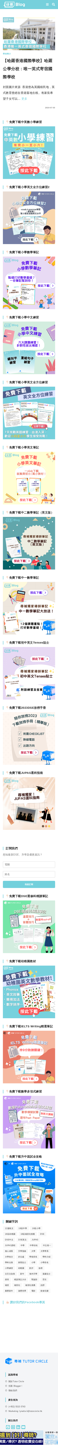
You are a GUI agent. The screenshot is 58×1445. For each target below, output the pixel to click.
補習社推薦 (30, 1285)
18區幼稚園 (10, 1234)
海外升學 (33, 1274)
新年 (22, 1274)
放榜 (41, 1268)
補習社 (17, 1285)
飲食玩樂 (45, 1291)
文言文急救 (10, 1274)
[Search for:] (52, 4)
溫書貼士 (47, 1274)
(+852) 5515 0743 (17, 1406)
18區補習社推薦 (28, 1234)
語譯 (43, 1285)
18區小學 (36, 1228)
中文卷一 (47, 1245)
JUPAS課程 (10, 1245)
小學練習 (9, 1268)
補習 (7, 1285)
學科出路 (9, 1262)
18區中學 (23, 1228)
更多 (24, 98)
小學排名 (45, 1262)
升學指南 (22, 1251)
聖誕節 (34, 1279)
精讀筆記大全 (20, 1279)
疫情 (7, 1279)
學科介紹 (47, 1257)
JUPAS (35, 1240)
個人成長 (9, 1251)
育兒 (45, 1279)
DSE (42, 1234)
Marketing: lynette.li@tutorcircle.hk (25, 1411)
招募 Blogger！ (16, 1386)
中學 (23, 1245)
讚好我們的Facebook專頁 (27, 1302)
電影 (33, 1291)
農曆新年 (9, 1291)
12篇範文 (9, 1228)
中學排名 (34, 1245)
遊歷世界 (22, 1291)
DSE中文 (9, 1240)
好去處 (21, 1257)
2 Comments (12, 108)
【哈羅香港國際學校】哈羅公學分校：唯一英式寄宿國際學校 (27, 68)
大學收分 (9, 1257)
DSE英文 (22, 1240)
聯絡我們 (13, 1390)
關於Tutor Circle (16, 1381)
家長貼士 (22, 1262)
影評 (31, 1268)
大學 (33, 1251)
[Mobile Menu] (48, 4)
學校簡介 (7, 54)
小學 (33, 1262)
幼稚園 (21, 1268)
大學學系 (45, 1251)
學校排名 (33, 1257)
